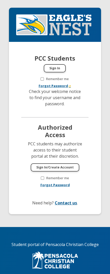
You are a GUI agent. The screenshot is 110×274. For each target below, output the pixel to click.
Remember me (57, 79)
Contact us (66, 203)
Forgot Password (53, 85)
